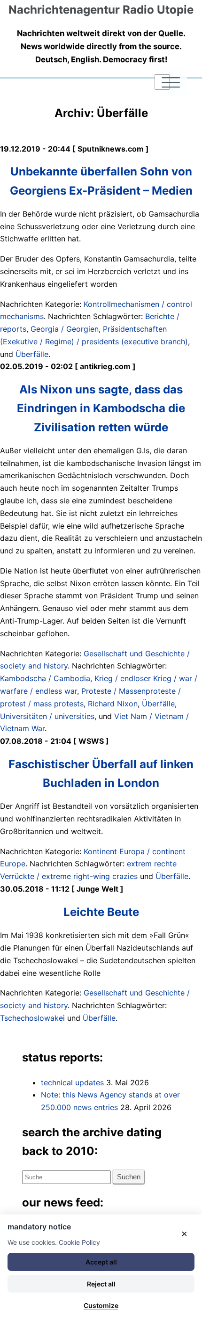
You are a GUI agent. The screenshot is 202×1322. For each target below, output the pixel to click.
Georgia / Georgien (65, 329)
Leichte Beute (101, 912)
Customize (101, 1305)
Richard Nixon (113, 703)
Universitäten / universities (47, 716)
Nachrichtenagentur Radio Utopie (101, 9)
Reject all (101, 1284)
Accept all (101, 1262)
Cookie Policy (79, 1242)
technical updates (72, 1082)
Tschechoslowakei (32, 1018)
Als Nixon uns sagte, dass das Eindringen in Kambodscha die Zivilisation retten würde (101, 408)
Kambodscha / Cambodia (45, 678)
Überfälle (32, 354)
